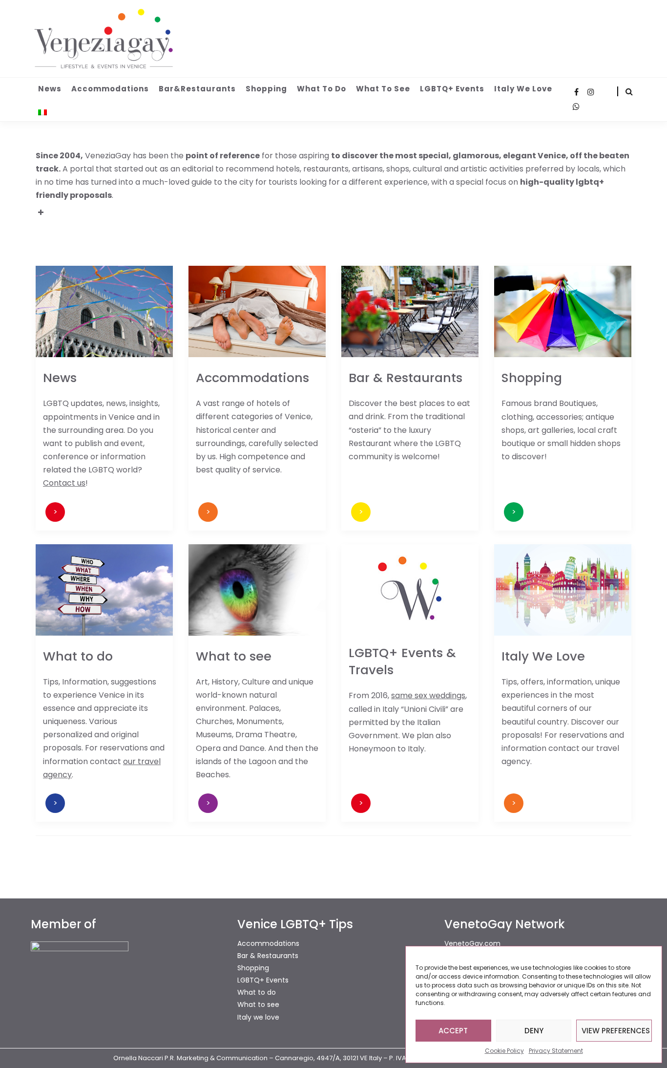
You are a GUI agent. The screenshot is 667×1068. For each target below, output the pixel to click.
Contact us (64, 483)
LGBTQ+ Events (452, 89)
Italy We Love (543, 656)
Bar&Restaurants (197, 89)
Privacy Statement (556, 1051)
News (50, 89)
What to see (383, 89)
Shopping (266, 89)
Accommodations (110, 89)
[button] (333, 209)
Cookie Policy (504, 1051)
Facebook (576, 92)
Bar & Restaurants (405, 377)
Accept (453, 1030)
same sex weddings (428, 695)
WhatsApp (576, 106)
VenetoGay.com (472, 943)
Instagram (591, 92)
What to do (321, 89)
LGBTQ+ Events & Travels (402, 661)
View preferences (616, 1030)
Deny (533, 1030)
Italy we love (523, 89)
